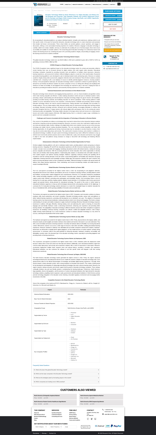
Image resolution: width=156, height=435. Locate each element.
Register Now (85, 427)
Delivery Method (73, 418)
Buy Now (113, 29)
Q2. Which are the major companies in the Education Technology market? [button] (53, 373)
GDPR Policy (72, 412)
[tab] (66, 370)
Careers (105, 4)
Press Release (96, 4)
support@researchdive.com (117, 0)
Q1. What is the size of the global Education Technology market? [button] (50, 369)
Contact (112, 4)
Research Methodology (40, 416)
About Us (68, 4)
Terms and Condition (74, 420)
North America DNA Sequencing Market (92, 401)
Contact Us (52, 433)
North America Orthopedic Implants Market (47, 395)
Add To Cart (112, 24)
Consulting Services (57, 416)
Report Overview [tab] (42, 32)
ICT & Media (47, 10)
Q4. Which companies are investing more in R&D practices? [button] (49, 381)
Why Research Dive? (39, 414)
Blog (35, 420)
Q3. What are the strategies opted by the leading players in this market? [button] (52, 377)
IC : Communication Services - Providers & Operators (52, 25)
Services (88, 4)
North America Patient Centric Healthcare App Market (50, 401)
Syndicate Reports (56, 412)
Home (61, 4)
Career (36, 418)
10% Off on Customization (112, 50)
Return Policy (72, 416)
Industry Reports (77, 4)
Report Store (41, 10)
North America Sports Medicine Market (92, 395)
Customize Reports (57, 414)
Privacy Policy (73, 414)
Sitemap (44, 433)
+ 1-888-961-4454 (99, 0)
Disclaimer (36, 433)
